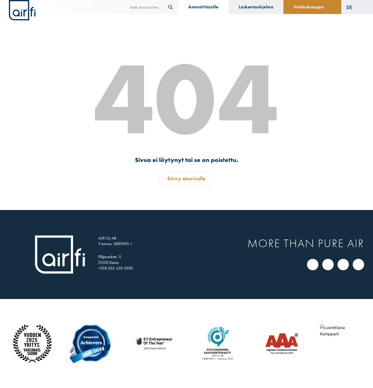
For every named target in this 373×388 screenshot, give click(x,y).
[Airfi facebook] (328, 264)
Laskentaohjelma (256, 7)
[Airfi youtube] (358, 264)
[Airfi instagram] (343, 264)
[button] (353, 7)
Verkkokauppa (309, 7)
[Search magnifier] (170, 7)
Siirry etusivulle (186, 178)
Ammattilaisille (203, 7)
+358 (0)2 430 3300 (115, 268)
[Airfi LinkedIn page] (313, 264)
